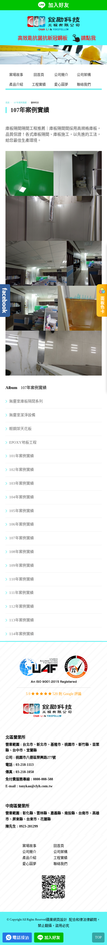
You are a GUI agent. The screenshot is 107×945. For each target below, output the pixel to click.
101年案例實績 (21, 456)
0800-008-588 (43, 779)
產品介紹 (16, 84)
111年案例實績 (21, 593)
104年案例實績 (21, 497)
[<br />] (29, 193)
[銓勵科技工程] (53, 23)
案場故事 (16, 75)
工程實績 (39, 84)
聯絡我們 (84, 84)
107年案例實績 (20, 103)
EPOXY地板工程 (23, 442)
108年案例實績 (21, 552)
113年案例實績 (21, 620)
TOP (98, 937)
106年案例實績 (21, 524)
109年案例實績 (21, 565)
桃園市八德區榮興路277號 (36, 757)
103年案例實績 (21, 483)
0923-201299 (28, 826)
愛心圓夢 (61, 84)
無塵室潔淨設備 (22, 415)
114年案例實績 (21, 634)
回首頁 (39, 75)
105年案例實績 (21, 511)
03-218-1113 (25, 765)
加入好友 (58, 5)
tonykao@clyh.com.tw (36, 786)
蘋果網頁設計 (56, 920)
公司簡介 (61, 75)
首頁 (7, 103)
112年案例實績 (21, 606)
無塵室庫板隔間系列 (26, 401)
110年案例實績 (21, 579)
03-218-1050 (25, 772)
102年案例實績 (21, 470)
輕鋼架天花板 (20, 429)
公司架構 (84, 75)
